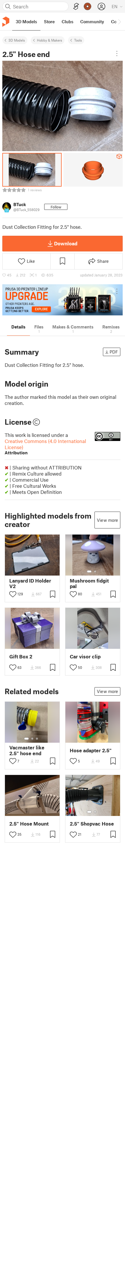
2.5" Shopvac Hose (92, 823)
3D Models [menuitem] (26, 21)
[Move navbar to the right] (119, 21)
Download (65, 243)
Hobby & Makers (49, 40)
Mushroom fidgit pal (89, 583)
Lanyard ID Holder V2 (30, 583)
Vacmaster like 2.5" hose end (26, 750)
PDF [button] (114, 351)
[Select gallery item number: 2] (95, 571)
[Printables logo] (5, 22)
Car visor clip (85, 656)
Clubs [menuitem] (67, 21)
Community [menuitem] (92, 21)
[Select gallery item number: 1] (89, 571)
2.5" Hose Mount (29, 823)
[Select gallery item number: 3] (37, 738)
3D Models (16, 40)
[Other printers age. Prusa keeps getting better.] (62, 299)
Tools (78, 40)
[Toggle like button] (12, 594)
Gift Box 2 (20, 656)
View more (107, 520)
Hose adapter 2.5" (91, 750)
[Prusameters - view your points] (87, 6)
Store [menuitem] (49, 21)
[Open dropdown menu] (117, 53)
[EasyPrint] (76, 6)
